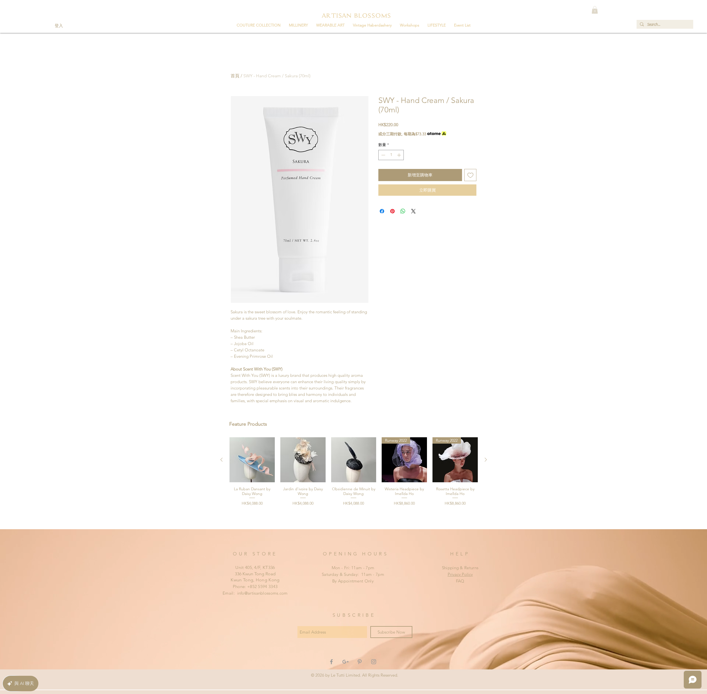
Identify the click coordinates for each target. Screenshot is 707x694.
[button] (298, 25)
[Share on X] (413, 211)
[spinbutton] (391, 155)
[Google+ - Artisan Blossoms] (345, 661)
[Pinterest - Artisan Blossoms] (359, 661)
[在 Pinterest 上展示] (392, 211)
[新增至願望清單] (470, 175)
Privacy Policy (460, 574)
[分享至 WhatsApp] (403, 211)
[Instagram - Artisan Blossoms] (373, 661)
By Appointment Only (353, 581)
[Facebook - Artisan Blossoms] (331, 661)
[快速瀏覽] (252, 460)
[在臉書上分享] (382, 211)
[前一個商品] (221, 459)
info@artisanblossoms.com (262, 593)
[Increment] (399, 155)
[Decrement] (382, 155)
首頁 (235, 75)
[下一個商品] (485, 459)
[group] (353, 481)
